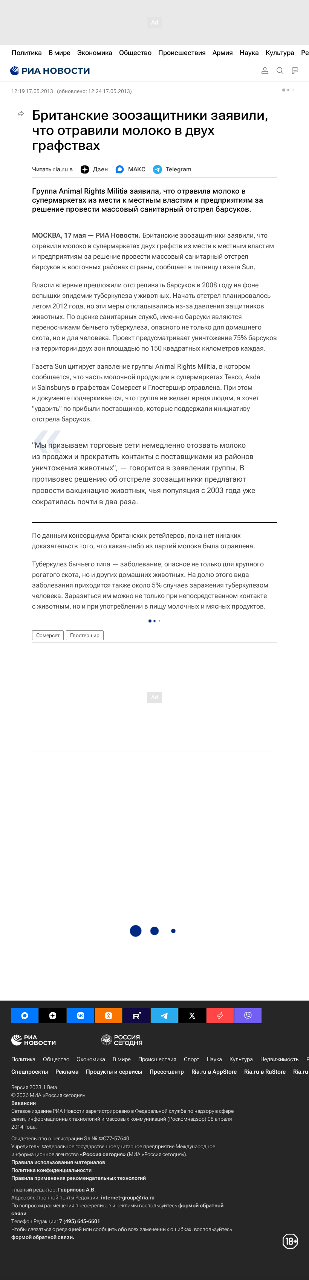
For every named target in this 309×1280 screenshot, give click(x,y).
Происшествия (157, 1059)
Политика (23, 1059)
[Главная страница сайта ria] (49, 70)
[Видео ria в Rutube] (136, 1015)
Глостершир (84, 635)
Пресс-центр (167, 1071)
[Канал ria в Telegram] (164, 1015)
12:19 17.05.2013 (32, 91)
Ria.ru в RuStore (265, 1071)
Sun (248, 267)
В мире (122, 1059)
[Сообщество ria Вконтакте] (80, 1015)
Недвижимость (279, 1059)
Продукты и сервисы (114, 1071)
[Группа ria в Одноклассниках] (108, 1015)
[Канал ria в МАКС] (24, 1015)
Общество (56, 1059)
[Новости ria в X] (192, 1015)
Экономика (91, 1059)
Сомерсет (48, 635)
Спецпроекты (29, 1071)
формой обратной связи (42, 1237)
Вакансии (23, 1103)
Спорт (191, 1059)
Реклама (66, 1071)
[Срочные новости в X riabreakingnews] (220, 1015)
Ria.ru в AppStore (214, 1071)
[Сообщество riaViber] (248, 1015)
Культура (241, 1059)
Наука (214, 1059)
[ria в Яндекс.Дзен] (52, 1015)
